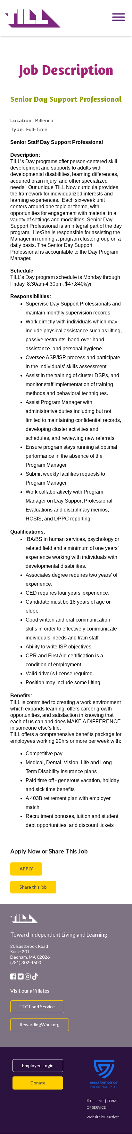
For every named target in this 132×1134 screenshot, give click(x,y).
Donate (37, 1082)
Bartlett (112, 1117)
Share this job (33, 887)
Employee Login (38, 1065)
